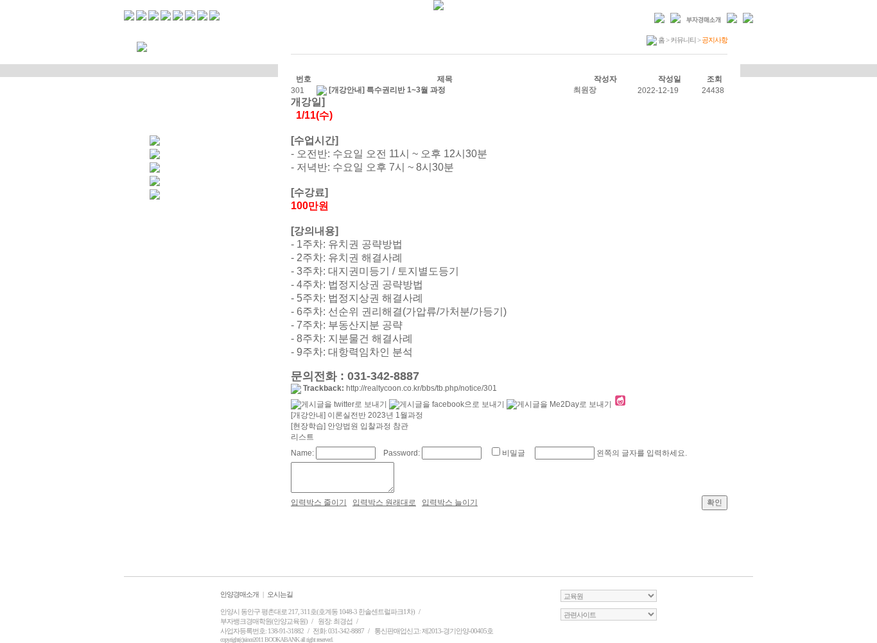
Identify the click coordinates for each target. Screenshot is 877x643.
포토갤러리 (207, 87)
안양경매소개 (239, 594)
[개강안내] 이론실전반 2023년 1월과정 (357, 415)
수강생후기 (207, 106)
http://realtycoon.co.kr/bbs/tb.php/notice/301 (421, 388)
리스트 (302, 437)
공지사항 (207, 68)
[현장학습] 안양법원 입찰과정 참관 (349, 426)
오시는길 (280, 594)
